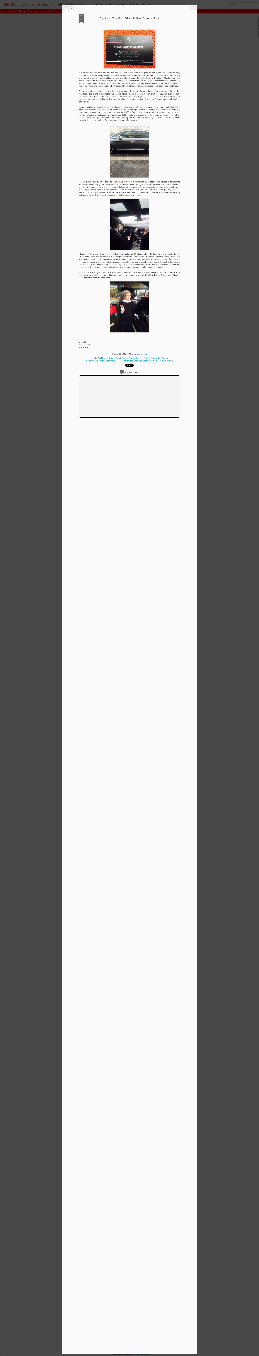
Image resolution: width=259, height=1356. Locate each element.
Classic (4, 11)
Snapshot (49, 11)
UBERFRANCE (166, 360)
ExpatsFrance (122, 358)
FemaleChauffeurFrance (139, 358)
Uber (157, 360)
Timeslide (59, 11)
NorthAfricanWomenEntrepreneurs (101, 360)
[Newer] (66, 8)
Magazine (22, 11)
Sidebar (39, 11)
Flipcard (12, 11)
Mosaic (31, 11)
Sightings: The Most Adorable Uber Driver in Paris (129, 18)
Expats (112, 358)
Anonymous (142, 354)
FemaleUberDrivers (159, 358)
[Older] (71, 8)
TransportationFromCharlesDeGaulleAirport (135, 360)
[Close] (193, 8)
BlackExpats (103, 358)
